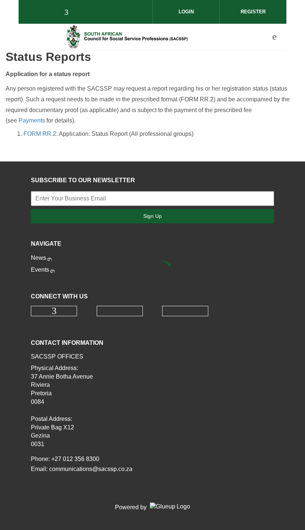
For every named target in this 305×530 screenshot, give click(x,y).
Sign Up (152, 216)
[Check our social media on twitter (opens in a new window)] (85, 13)
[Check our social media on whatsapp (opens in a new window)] (101, 13)
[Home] (126, 37)
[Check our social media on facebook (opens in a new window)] (70, 13)
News (38, 258)
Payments (32, 120)
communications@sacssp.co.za (90, 469)
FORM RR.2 (39, 134)
